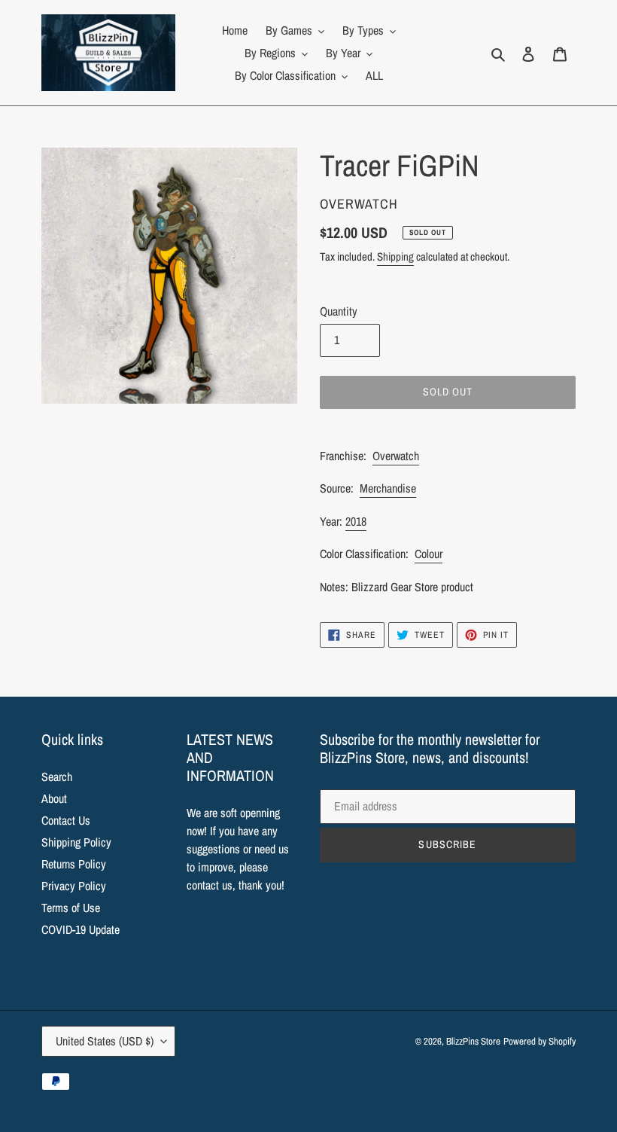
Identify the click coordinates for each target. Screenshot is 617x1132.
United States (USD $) (104, 1041)
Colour (428, 553)
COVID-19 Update (80, 929)
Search (56, 776)
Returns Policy (73, 864)
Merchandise (388, 488)
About (54, 798)
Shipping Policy (76, 842)
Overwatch (395, 455)
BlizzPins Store (473, 1041)
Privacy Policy (73, 885)
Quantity (338, 311)
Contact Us (65, 820)
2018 (355, 521)
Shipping (395, 256)
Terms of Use (70, 907)
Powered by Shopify (539, 1041)
